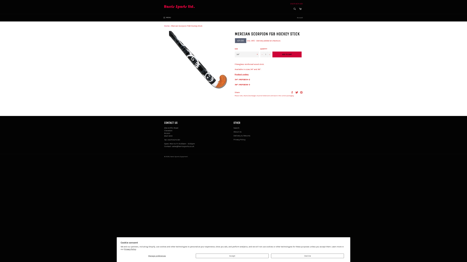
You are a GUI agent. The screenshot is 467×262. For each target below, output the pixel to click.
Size (236, 49)
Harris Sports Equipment (179, 156)
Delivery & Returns (242, 136)
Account (300, 18)
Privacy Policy (130, 249)
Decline (307, 256)
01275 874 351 (296, 4)
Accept (232, 256)
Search (236, 128)
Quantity (263, 49)
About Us (238, 132)
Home (166, 26)
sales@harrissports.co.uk (183, 146)
